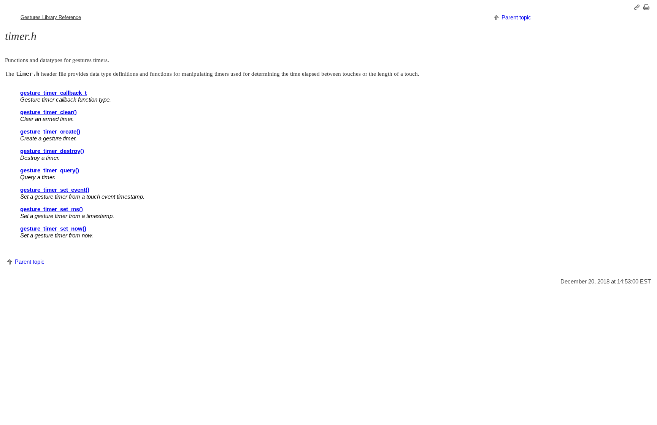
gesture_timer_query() (49, 170)
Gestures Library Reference (51, 17)
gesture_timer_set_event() (54, 189)
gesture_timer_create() (50, 131)
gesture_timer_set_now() (53, 228)
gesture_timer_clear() (48, 112)
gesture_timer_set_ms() (51, 209)
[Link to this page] (638, 7)
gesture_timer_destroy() (52, 151)
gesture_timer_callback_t (53, 92)
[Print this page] (647, 7)
